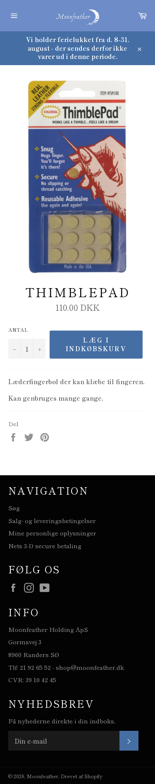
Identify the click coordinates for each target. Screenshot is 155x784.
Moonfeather (42, 775)
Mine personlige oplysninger (52, 532)
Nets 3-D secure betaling (44, 545)
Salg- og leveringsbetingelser (52, 520)
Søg (14, 507)
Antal (18, 329)
